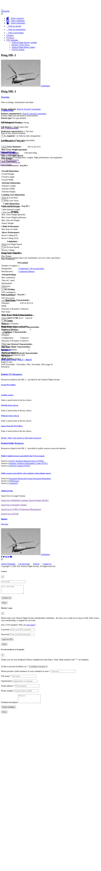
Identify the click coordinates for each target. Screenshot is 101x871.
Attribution (45, 86)
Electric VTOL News (20, 45)
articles (7, 395)
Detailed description (9, 702)
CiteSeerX (13, 483)
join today (31, 625)
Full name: (6, 676)
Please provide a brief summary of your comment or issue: (26, 671)
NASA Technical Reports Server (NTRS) (26, 461)
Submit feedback (8, 707)
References (6, 350)
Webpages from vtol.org (10, 416)
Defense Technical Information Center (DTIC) (28, 463)
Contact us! (6, 598)
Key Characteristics (10, 128)
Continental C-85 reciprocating (31, 268)
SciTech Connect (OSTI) (19, 466)
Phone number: (7, 691)
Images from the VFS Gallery (12, 426)
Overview (5, 97)
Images (4, 519)
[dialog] (50, 141)
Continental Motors (26, 271)
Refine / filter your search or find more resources (21, 438)
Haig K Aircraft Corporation (29, 109)
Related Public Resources (12, 443)
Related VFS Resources (11, 374)
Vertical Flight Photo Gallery (23, 47)
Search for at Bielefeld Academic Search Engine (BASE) (24, 500)
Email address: (8, 686)
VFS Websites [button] (12, 40)
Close (4, 147)
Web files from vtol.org (9, 405)
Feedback (10, 38)
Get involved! (24, 564)
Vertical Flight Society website (24, 42)
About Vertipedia (8, 564)
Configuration (7, 110)
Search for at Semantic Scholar (13, 505)
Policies (36, 564)
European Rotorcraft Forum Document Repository (30, 478)
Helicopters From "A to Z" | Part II (16, 360)
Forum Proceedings (8, 385)
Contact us (47, 564)
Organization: (6, 681)
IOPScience (14, 481)
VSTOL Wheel (18, 49)
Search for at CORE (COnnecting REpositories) (21, 509)
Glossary (10, 35)
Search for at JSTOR (9, 514)
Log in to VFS (7, 639)
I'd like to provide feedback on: (14, 666)
